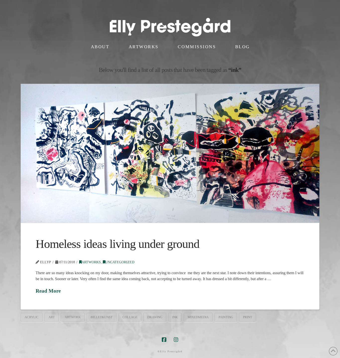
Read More (48, 291)
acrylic (32, 317)
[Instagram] (176, 339)
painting (226, 317)
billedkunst (102, 317)
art (52, 317)
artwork (73, 317)
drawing (154, 317)
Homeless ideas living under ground (117, 243)
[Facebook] (164, 339)
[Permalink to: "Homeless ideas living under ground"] (170, 153)
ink (175, 317)
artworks (91, 262)
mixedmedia (198, 317)
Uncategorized (119, 262)
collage (129, 317)
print (247, 317)
